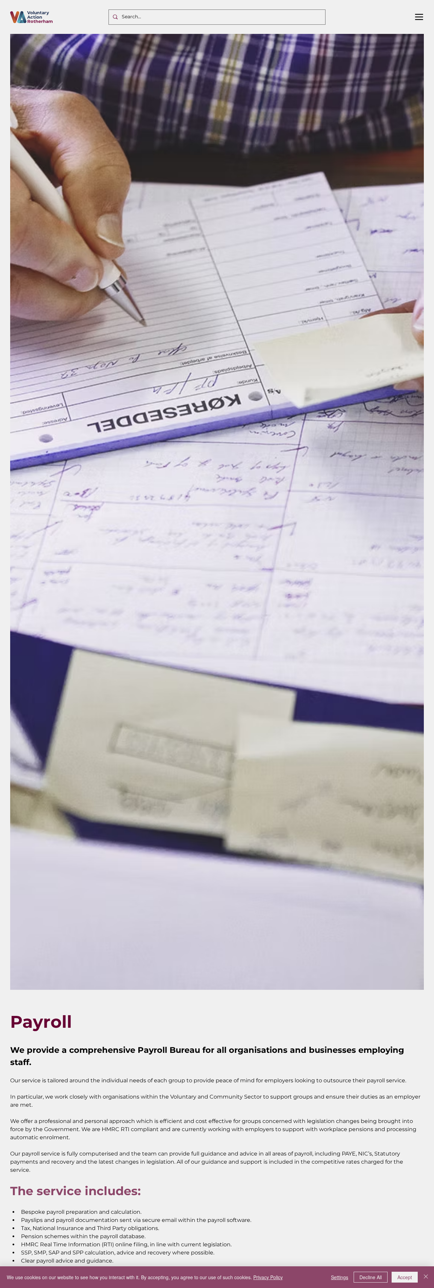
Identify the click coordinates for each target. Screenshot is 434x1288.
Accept (404, 1277)
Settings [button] (339, 1277)
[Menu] (419, 17)
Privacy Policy (268, 1277)
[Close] (426, 1277)
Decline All (370, 1277)
